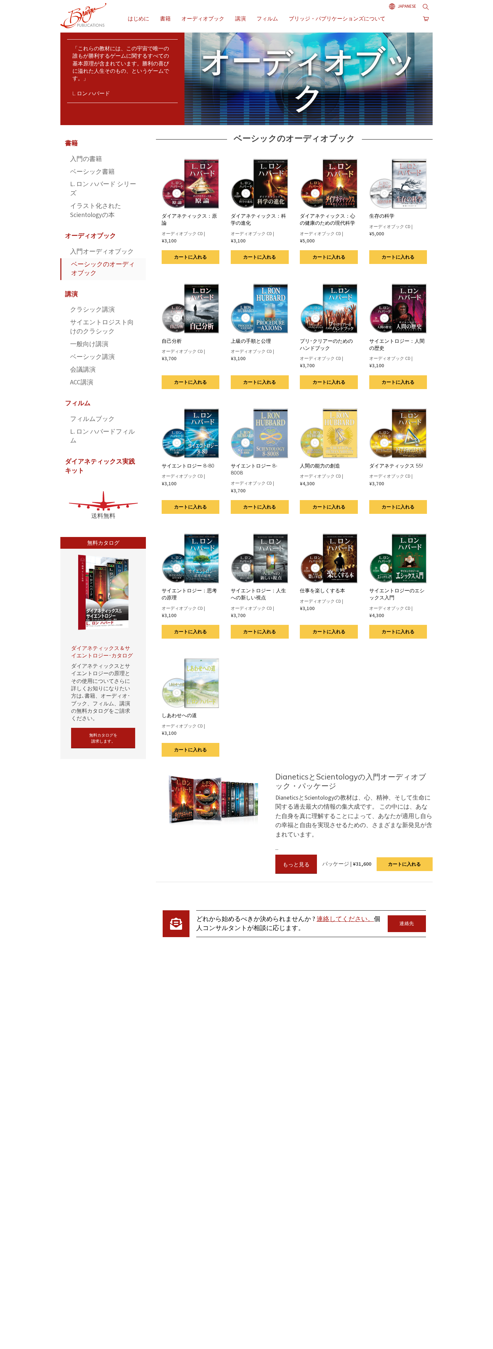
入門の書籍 (86, 159)
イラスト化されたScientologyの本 (95, 211)
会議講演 (83, 369)
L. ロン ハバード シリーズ (103, 189)
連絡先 (406, 923)
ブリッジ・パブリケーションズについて (337, 18)
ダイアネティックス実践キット (100, 466)
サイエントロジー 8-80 (188, 466)
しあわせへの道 (179, 715)
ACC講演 (81, 382)
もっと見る (296, 864)
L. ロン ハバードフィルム (102, 436)
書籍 (165, 18)
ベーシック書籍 (92, 171)
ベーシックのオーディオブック (103, 269)
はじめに (138, 18)
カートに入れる (190, 257)
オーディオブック (202, 18)
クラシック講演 (92, 309)
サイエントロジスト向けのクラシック (102, 327)
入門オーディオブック (102, 251)
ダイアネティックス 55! (396, 466)
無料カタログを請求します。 (103, 738)
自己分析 (172, 341)
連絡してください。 (345, 919)
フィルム (267, 18)
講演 (240, 18)
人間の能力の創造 (320, 466)
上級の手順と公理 (251, 341)
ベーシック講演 (92, 357)
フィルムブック (92, 419)
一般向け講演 (89, 344)
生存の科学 (381, 216)
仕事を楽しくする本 (322, 590)
